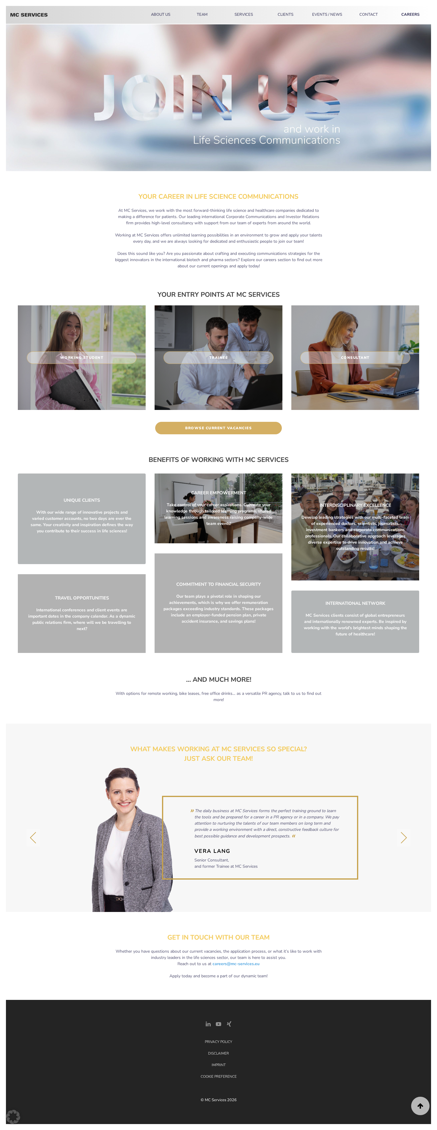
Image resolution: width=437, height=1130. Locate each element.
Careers (410, 14)
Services (244, 14)
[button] (33, 838)
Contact (368, 14)
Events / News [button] (327, 14)
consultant (355, 357)
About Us (160, 14)
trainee (218, 357)
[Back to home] (29, 15)
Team (202, 14)
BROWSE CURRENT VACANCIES (218, 428)
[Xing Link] (229, 1024)
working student (82, 357)
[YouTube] (218, 1024)
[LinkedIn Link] (208, 1024)
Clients (285, 14)
